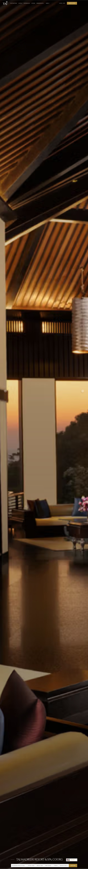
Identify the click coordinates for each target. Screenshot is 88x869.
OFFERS (33, 3)
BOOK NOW (73, 865)
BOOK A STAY (72, 3)
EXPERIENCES (27, 3)
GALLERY (73, 859)
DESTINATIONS (13, 3)
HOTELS (20, 3)
